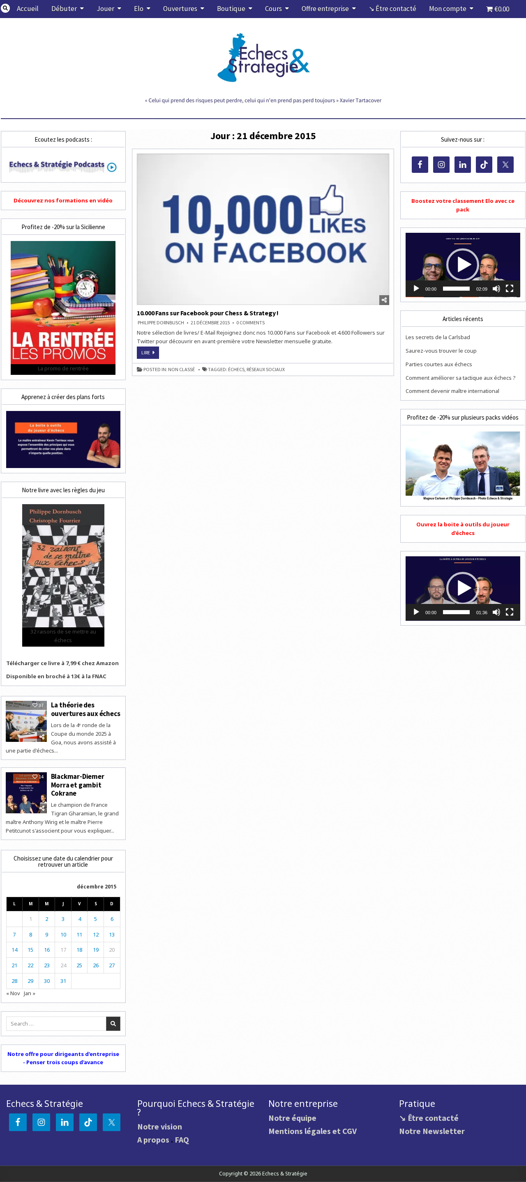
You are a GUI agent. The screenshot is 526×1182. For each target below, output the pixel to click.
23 (47, 965)
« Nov (13, 993)
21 (14, 965)
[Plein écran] (509, 289)
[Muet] (496, 289)
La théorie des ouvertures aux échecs (85, 709)
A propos (153, 1139)
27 (112, 965)
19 (96, 949)
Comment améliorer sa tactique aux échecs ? (461, 377)
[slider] (456, 289)
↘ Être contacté (392, 8)
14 (14, 949)
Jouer (105, 8)
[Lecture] (416, 289)
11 (79, 934)
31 (63, 981)
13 (112, 934)
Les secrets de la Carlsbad (438, 337)
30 (47, 981)
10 (63, 934)
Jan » (29, 993)
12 (96, 934)
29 (30, 981)
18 (79, 949)
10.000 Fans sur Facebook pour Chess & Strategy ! (208, 313)
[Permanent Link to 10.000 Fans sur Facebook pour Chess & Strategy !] (263, 229)
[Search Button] (5, 8)
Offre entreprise (325, 8)
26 (96, 965)
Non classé (181, 369)
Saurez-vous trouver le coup (441, 350)
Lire (150, 354)
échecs (236, 369)
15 (30, 949)
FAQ (182, 1139)
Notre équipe (292, 1118)
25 (79, 965)
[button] (462, 264)
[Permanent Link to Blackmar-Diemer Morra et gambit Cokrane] (26, 792)
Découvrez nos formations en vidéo (63, 200)
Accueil (28, 8)
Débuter (64, 8)
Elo (138, 8)
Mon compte (447, 8)
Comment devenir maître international (452, 391)
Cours (273, 8)
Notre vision (159, 1126)
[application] (463, 265)
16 (47, 949)
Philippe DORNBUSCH (161, 322)
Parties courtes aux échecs (439, 364)
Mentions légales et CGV (312, 1131)
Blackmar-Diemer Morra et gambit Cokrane (77, 785)
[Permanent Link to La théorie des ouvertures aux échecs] (26, 721)
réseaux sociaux (266, 369)
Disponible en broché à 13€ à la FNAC (56, 676)
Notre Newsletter (432, 1131)
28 (14, 981)
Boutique (231, 8)
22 (30, 965)
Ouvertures (180, 8)
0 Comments (250, 322)
